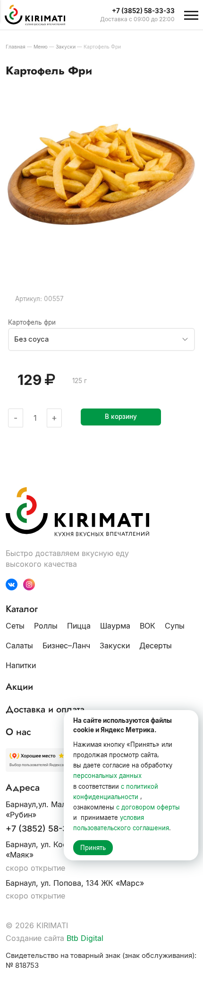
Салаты (19, 645)
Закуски (115, 645)
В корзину (121, 416)
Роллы (46, 625)
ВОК (147, 625)
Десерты (155, 645)
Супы (175, 625)
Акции (19, 687)
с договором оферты (148, 807)
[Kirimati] (40, 15)
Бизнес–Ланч (66, 645)
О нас (18, 732)
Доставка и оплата (45, 709)
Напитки (21, 665)
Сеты (15, 625)
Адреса (23, 787)
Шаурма (115, 625)
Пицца (79, 625)
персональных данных (107, 775)
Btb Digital (85, 938)
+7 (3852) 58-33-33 (46, 829)
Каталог (22, 609)
